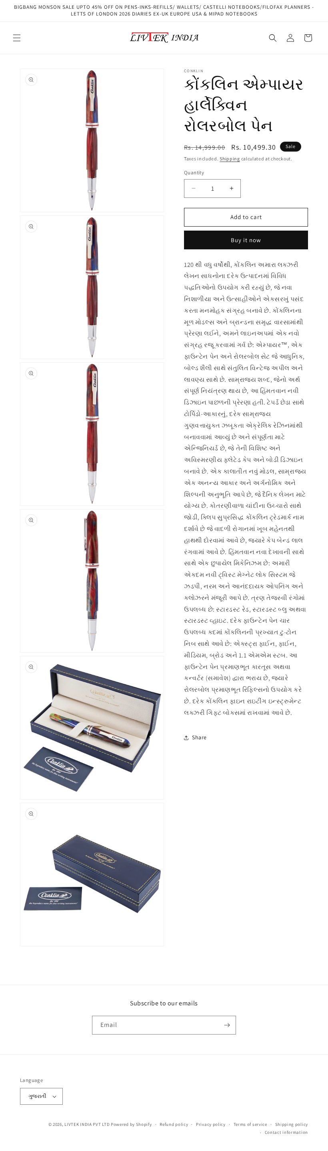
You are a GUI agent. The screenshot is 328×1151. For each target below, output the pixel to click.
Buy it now (246, 240)
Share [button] (199, 737)
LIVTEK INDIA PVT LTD (87, 1124)
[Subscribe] (227, 1025)
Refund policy (174, 1124)
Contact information (286, 1132)
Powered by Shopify (131, 1124)
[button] (17, 38)
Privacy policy (211, 1124)
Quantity (194, 172)
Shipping (230, 159)
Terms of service (250, 1124)
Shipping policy (291, 1124)
